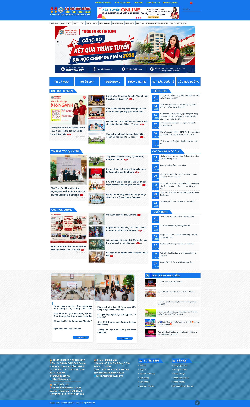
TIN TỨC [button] (140, 23)
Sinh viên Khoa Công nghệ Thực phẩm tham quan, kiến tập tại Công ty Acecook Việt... (126, 110)
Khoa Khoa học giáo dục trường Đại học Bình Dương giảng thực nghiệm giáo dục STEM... (73, 314)
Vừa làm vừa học (146, 386)
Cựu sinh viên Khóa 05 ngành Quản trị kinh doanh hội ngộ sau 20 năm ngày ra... (125, 135)
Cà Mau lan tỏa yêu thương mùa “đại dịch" (73, 321)
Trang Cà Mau (179, 382)
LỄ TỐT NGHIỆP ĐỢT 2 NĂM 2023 (170, 282)
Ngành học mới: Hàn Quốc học (67, 328)
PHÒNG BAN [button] (105, 23)
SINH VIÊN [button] (130, 23)
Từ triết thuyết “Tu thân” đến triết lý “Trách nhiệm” (177, 202)
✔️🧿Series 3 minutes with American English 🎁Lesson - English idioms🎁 (178, 323)
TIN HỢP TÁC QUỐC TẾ (65, 151)
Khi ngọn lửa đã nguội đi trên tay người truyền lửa (127, 254)
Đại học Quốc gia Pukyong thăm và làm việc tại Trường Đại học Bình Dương (126, 170)
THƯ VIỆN (138, 3)
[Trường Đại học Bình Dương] (70, 11)
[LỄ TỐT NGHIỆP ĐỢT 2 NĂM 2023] (150, 282)
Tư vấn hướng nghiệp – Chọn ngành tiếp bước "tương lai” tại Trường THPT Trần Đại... (73, 307)
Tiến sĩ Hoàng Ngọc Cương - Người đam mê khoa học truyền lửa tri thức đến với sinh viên (177, 313)
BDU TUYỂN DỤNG (170, 3)
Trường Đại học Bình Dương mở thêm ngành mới (116, 331)
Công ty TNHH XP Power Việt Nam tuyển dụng (176, 262)
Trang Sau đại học (181, 378)
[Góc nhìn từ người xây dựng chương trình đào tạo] (114, 287)
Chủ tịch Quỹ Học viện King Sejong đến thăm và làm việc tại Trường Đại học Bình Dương (68, 191)
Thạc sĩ (142, 369)
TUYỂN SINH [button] (79, 23)
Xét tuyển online (180, 369)
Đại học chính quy (147, 373)
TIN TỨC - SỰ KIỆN (62, 91)
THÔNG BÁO (159, 91)
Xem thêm (80, 337)
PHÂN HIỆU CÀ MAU (123, 3)
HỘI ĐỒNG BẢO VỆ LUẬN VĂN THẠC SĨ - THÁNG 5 (176, 292)
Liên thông (144, 378)
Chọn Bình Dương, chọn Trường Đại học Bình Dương (116, 323)
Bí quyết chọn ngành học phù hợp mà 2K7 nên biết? (116, 315)
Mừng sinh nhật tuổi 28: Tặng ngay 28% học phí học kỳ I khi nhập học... (116, 308)
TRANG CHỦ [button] (54, 23)
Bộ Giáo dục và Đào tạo (183, 386)
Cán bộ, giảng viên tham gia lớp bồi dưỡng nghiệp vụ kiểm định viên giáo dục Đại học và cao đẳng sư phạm (179, 186)
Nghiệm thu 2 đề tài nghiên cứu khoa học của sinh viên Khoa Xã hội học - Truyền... (127, 123)
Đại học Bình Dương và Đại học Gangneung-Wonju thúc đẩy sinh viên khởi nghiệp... (126, 196)
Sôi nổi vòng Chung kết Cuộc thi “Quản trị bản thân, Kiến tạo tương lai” (127, 97)
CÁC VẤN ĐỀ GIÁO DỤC (166, 151)
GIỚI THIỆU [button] (66, 23)
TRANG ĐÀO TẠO (153, 3)
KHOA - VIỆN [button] (92, 23)
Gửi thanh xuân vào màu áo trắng (121, 215)
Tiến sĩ (142, 365)
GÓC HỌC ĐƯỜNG (62, 209)
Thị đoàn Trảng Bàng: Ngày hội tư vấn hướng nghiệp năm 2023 (177, 303)
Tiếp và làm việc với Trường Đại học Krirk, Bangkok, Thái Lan (125, 158)
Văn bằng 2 (144, 382)
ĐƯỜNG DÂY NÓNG (103, 3)
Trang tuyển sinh (180, 365)
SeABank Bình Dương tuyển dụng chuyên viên (176, 244)
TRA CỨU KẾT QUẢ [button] (178, 23)
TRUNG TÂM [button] (118, 23)
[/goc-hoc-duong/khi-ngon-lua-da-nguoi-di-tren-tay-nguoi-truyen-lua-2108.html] (97, 257)
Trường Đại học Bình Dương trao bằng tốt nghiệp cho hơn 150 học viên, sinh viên (177, 333)
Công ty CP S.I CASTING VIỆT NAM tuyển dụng (177, 216)
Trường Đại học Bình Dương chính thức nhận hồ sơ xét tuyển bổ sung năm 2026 (67, 131)
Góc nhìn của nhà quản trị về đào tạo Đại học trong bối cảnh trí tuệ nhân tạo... (126, 241)
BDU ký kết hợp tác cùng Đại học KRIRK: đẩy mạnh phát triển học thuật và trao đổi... (126, 183)
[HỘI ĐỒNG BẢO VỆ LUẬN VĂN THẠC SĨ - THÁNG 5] (150, 292)
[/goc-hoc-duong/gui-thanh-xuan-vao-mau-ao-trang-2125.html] (97, 219)
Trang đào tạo (179, 373)
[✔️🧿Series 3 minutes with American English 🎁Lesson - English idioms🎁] (150, 322)
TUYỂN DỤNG (160, 212)
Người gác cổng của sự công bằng (173, 165)
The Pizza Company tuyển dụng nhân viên (175, 226)
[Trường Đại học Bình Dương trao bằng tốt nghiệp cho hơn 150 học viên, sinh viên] (150, 333)
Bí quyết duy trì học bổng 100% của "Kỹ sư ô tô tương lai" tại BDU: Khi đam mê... (126, 229)
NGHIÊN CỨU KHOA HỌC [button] (157, 23)
